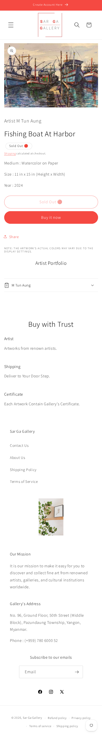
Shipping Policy (23, 469)
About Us (17, 457)
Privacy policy (81, 718)
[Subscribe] (77, 672)
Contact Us (19, 445)
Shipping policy (67, 726)
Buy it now (51, 217)
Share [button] (14, 236)
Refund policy (57, 718)
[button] (11, 25)
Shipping (10, 153)
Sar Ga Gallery (32, 718)
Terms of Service (24, 481)
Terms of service (40, 726)
